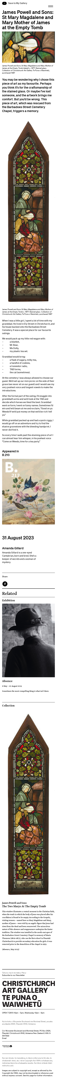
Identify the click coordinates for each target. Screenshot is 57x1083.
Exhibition (8, 600)
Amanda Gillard (13, 548)
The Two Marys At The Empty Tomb (24, 905)
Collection (8, 705)
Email (4, 1038)
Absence (7, 681)
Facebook (5, 583)
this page (30, 1075)
